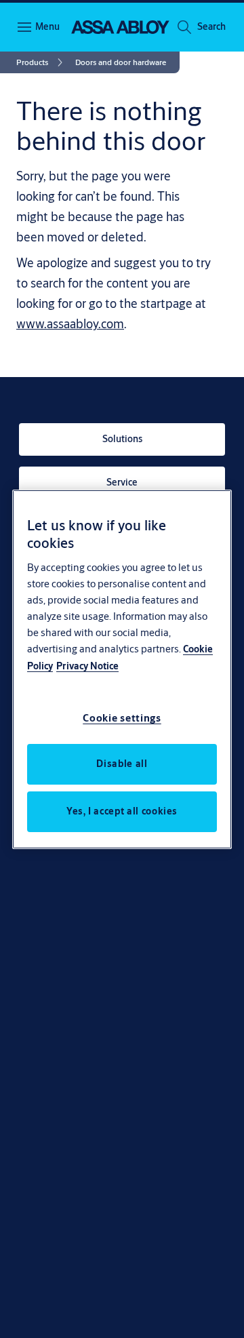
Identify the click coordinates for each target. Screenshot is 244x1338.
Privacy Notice (87, 666)
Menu (47, 26)
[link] (41, 62)
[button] (211, 27)
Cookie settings (122, 717)
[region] (122, 668)
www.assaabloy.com (70, 323)
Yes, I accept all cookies (122, 811)
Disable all (121, 763)
